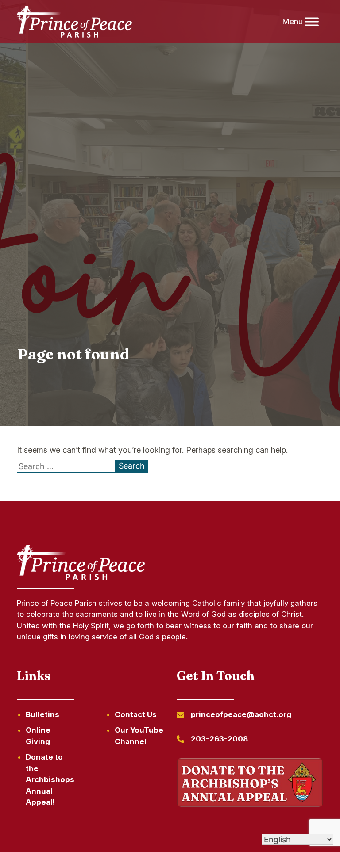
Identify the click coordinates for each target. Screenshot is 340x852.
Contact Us (136, 714)
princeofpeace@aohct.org (241, 714)
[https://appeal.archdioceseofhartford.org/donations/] (250, 784)
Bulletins (42, 714)
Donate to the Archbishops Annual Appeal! (50, 779)
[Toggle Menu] (312, 21)
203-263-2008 (219, 738)
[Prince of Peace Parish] (74, 22)
